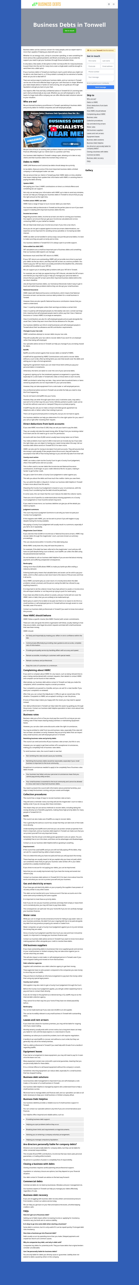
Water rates (91, 127)
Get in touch (69, 31)
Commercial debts (93, 155)
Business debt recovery (95, 158)
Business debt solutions (95, 140)
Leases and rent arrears (95, 133)
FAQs (89, 161)
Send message (100, 87)
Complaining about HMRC (96, 114)
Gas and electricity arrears (96, 124)
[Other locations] (109, 4)
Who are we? (91, 99)
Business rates (92, 117)
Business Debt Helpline (95, 143)
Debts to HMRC (92, 102)
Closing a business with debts (97, 152)
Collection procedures (95, 120)
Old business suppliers (95, 130)
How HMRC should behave (96, 111)
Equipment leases (93, 137)
